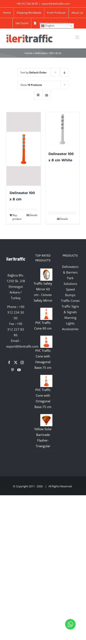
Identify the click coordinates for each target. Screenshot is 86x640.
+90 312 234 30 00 (15, 312)
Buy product (17, 217)
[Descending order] (65, 72)
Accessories (70, 329)
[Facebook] (9, 362)
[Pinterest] (12, 369)
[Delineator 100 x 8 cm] (23, 149)
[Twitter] (15, 362)
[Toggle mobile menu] (77, 37)
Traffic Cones (70, 300)
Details (33, 215)
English (49, 25)
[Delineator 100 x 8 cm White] (62, 129)
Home (28, 53)
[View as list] (46, 95)
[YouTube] (19, 369)
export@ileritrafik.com (56, 3)
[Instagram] (22, 362)
